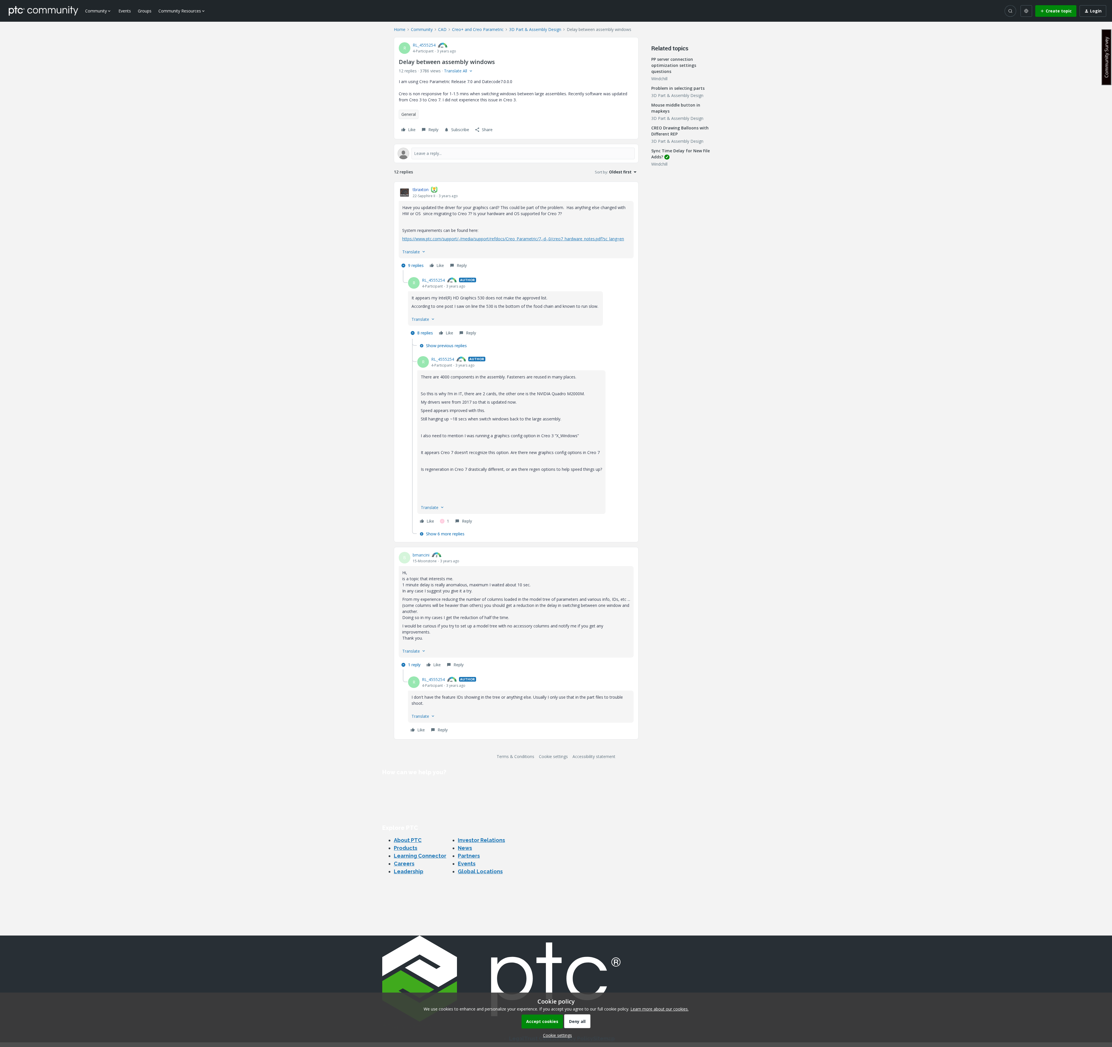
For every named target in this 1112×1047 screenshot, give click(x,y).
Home (399, 29)
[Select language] (1026, 11)
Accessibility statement (594, 756)
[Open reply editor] (516, 153)
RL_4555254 (424, 45)
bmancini (421, 555)
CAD (442, 29)
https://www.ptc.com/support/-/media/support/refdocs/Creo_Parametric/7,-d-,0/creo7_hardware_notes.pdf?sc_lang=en (513, 238)
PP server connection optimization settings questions (673, 65)
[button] (1055, 11)
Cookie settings (553, 756)
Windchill (659, 78)
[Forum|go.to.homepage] (43, 10)
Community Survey (1106, 57)
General (408, 114)
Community (422, 29)
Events (124, 11)
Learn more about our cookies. (659, 1009)
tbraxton (421, 189)
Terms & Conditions (515, 756)
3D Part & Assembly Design (535, 29)
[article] (516, 228)
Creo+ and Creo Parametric (478, 29)
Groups (144, 11)
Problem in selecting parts (678, 88)
